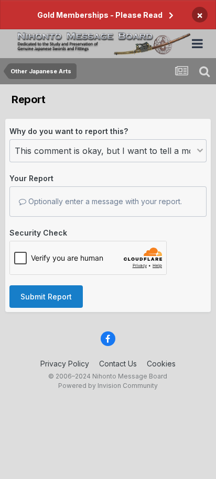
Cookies (161, 363)
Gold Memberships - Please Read (100, 14)
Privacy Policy (64, 363)
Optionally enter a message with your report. (104, 201)
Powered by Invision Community (108, 385)
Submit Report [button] (46, 296)
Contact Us (118, 363)
